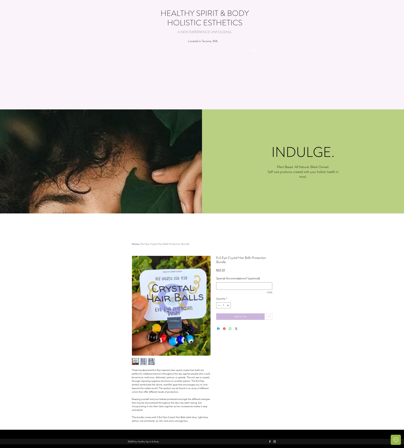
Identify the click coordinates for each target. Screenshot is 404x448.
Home (135, 243)
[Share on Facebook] (218, 329)
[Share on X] (236, 329)
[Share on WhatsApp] (230, 329)
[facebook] (250, 50)
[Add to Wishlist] (269, 316)
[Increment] (228, 305)
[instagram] (254, 50)
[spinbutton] (223, 305)
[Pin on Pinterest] (224, 329)
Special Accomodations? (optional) (238, 278)
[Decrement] (219, 305)
